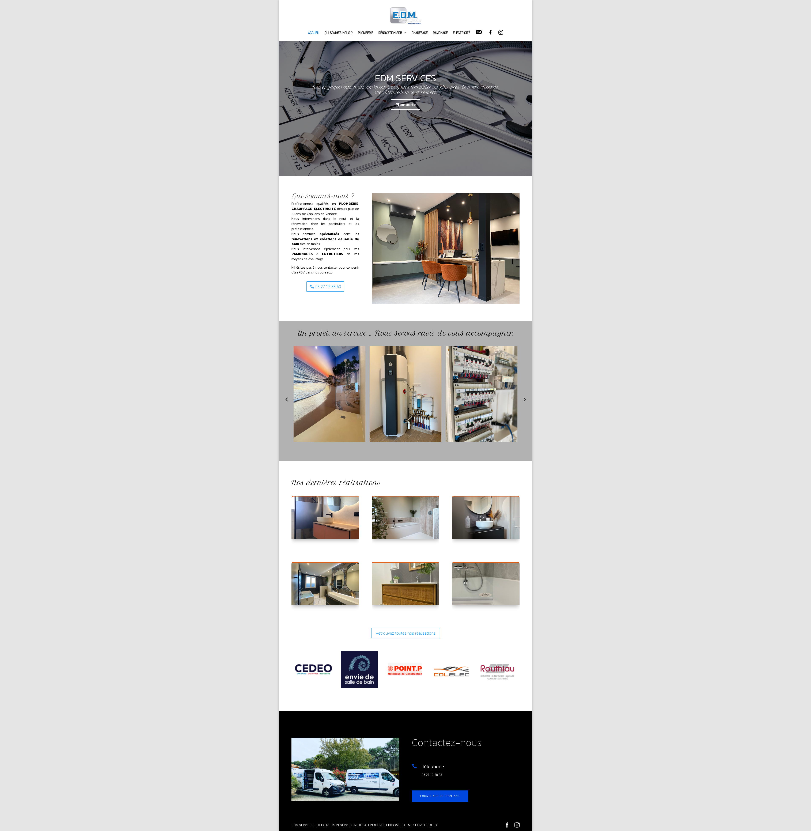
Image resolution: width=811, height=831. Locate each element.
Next (524, 399)
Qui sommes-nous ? (339, 33)
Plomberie (365, 33)
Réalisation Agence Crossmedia (379, 825)
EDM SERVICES (405, 78)
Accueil (313, 33)
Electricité (461, 33)
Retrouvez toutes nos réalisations (405, 633)
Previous (286, 399)
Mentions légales (422, 825)
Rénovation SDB (390, 33)
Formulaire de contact (440, 796)
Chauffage (420, 33)
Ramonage (440, 33)
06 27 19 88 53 (328, 286)
